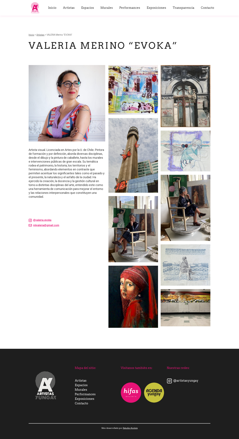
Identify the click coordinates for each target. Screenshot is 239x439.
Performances (129, 7)
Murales (106, 7)
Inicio (52, 7)
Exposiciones (156, 7)
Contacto (207, 7)
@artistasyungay (185, 380)
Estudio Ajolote (130, 428)
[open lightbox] (133, 90)
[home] (35, 7)
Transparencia (183, 7)
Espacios (87, 7)
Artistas (69, 7)
